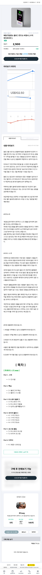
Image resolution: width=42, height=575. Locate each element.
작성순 (33, 543)
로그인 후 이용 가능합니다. (21, 59)
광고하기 (9, 565)
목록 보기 (24, 532)
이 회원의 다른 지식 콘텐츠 (11, 532)
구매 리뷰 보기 (30, 138)
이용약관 (5, 567)
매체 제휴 (15, 565)
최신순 (37, 543)
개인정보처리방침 (13, 567)
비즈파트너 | (33, 2)
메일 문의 (22, 565)
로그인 (38, 2)
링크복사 (34, 532)
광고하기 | (26, 2)
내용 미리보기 (12, 138)
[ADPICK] (5, 2)
